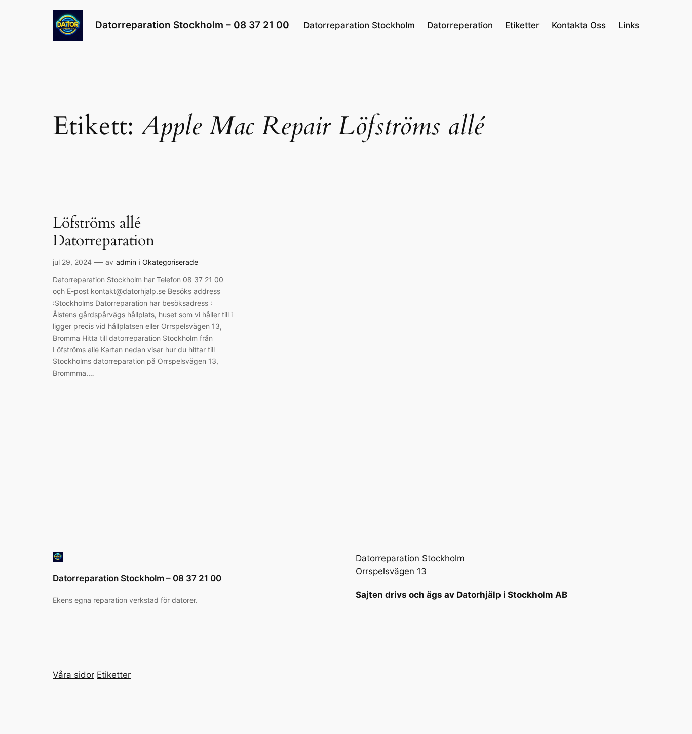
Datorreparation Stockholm (359, 25)
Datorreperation (460, 25)
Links (628, 25)
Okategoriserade (170, 262)
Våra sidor (73, 675)
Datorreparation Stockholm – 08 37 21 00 (192, 25)
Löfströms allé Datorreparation (104, 232)
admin (126, 262)
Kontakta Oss (579, 25)
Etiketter (522, 25)
